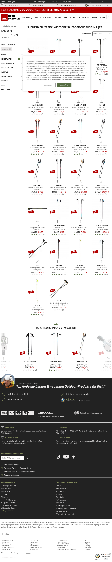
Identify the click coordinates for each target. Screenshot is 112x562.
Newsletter (60, 494)
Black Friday (6, 549)
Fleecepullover (34, 549)
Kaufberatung (6, 544)
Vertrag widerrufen (8, 511)
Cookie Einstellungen (9, 505)
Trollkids (87, 549)
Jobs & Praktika (62, 489)
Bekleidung (27, 17)
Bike (65, 17)
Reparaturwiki (70, 514)
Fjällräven (87, 547)
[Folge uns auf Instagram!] (59, 457)
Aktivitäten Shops (7, 540)
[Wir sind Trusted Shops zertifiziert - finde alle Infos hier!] (63, 400)
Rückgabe (4, 497)
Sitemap (28, 553)
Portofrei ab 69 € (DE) (12, 5)
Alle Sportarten (83, 17)
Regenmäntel (34, 542)
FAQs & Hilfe (5, 491)
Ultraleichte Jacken (36, 547)
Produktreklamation (8, 500)
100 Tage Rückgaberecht (68, 5)
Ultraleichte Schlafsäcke (65, 544)
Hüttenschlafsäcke (63, 540)
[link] (12, 26)
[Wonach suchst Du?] (109, 17)
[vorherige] (4, 347)
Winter (72, 17)
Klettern (58, 17)
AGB (2, 503)
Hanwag (87, 546)
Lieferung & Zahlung (8, 486)
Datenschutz (10, 503)
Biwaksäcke (61, 547)
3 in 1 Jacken (34, 540)
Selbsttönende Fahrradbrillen (66, 549)
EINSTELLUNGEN (48, 85)
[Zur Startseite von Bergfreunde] (11, 17)
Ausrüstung (48, 17)
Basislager (11, 2)
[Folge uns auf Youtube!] (67, 457)
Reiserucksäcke (62, 542)
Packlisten (5, 546)
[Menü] (110, 554)
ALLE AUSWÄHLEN (64, 85)
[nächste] (107, 347)
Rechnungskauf (38, 5)
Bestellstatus (6, 489)
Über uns (59, 486)
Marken (95, 17)
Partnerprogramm (62, 500)
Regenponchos (34, 544)
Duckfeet (87, 542)
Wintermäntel (34, 546)
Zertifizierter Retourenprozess (91, 413)
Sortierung (86, 33)
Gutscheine (60, 497)
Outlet (102, 17)
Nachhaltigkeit (61, 511)
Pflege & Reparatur (8, 547)
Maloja (86, 544)
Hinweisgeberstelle (63, 506)
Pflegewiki (60, 514)
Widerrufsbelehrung (8, 508)
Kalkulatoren (6, 542)
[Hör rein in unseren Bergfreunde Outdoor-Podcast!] (75, 457)
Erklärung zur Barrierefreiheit (66, 508)
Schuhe (37, 17)
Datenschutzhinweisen (78, 79)
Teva (85, 540)
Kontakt (4, 494)
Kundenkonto (61, 491)
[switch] (106, 559)
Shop (3, 2)
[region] (56, 73)
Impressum (60, 503)
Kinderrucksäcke (62, 546)
